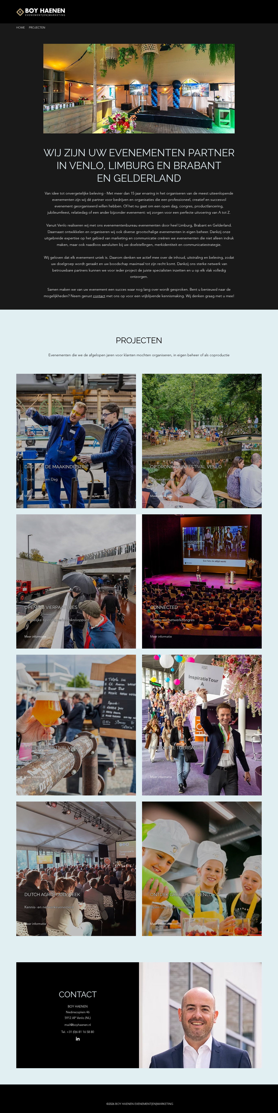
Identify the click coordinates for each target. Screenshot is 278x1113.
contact (99, 296)
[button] (139, 88)
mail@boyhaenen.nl (78, 1025)
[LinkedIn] (77, 1038)
